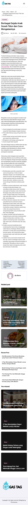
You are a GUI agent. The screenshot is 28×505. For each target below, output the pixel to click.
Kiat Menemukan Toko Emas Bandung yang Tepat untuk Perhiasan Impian (13, 356)
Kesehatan (4, 19)
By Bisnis (6, 33)
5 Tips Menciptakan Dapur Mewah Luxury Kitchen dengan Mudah (14, 362)
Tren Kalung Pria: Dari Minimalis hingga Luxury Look (13, 374)
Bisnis (19, 275)
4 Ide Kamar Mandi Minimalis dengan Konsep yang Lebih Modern (12, 380)
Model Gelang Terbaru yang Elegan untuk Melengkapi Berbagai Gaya (14, 368)
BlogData (21, 500)
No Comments (22, 33)
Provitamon (7, 303)
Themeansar (14, 502)
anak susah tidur (5, 66)
